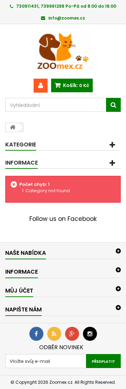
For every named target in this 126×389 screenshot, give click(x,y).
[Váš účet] (41, 86)
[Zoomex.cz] (63, 51)
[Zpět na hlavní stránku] (12, 127)
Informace (21, 163)
